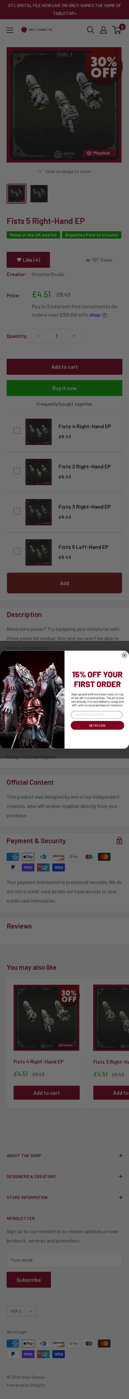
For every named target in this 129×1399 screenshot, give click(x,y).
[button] (96, 730)
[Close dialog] (124, 654)
